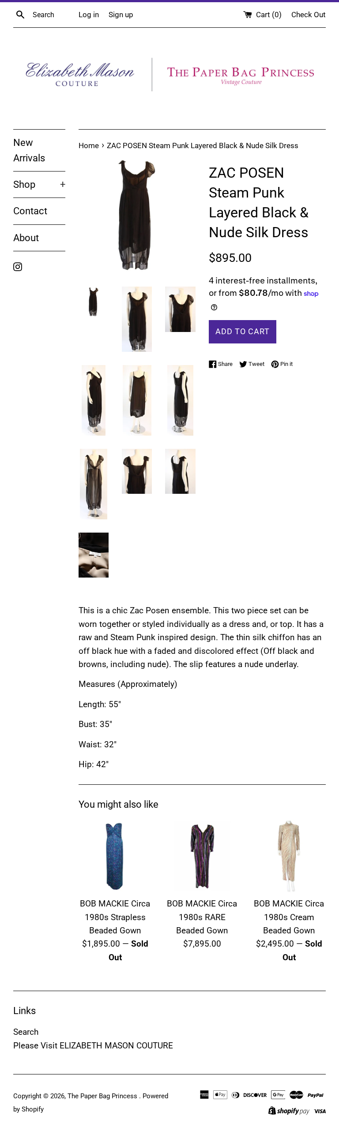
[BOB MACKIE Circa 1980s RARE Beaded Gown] (202, 856)
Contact (30, 210)
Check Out (308, 14)
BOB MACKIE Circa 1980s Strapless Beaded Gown (115, 917)
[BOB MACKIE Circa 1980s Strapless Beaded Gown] (115, 856)
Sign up (121, 14)
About (26, 237)
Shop (39, 184)
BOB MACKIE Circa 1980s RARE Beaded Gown (202, 917)
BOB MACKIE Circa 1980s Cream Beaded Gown (289, 917)
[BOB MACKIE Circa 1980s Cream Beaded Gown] (289, 856)
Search (25, 1032)
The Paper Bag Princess (103, 1096)
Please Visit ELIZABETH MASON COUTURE (93, 1045)
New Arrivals (29, 150)
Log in (89, 14)
